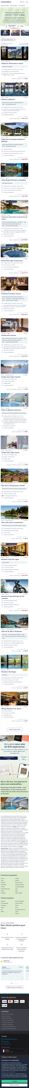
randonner (3, 905)
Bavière (17, 880)
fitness (17, 905)
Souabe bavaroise (19, 884)
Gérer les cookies (14, 1085)
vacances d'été (18, 903)
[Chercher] (27, 2)
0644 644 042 (7, 1044)
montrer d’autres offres (14, 729)
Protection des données (7, 1020)
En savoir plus (23, 758)
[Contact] (21, 2)
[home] (10, 2)
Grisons (3, 886)
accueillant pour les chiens (20, 910)
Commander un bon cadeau (9, 758)
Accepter (14, 1081)
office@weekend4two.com (10, 1039)
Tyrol (16, 888)
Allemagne (3, 884)
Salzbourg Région (19, 886)
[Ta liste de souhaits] (24, 2)
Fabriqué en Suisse (15, 774)
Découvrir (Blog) (5, 1016)
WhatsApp (6, 1041)
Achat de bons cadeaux (7, 1014)
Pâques (17, 913)
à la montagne (4, 903)
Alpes (16, 891)
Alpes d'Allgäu (18, 893)
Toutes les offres (5, 5)
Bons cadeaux (13, 5)
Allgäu (2, 891)
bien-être (23, 841)
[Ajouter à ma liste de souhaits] (26, 48)
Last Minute (22, 5)
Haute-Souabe (18, 882)
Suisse (2, 878)
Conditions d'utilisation (7, 1024)
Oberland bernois (5, 888)
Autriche (3, 882)
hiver (16, 907)
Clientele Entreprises (6, 1018)
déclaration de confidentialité (8, 1072)
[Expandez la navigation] (27, 5)
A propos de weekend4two (8, 1026)
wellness (3, 901)
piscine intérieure (19, 901)
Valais (2, 880)
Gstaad (17, 878)
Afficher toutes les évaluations (14, 987)
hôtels (14, 826)
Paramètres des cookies (7, 1022)
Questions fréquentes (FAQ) (8, 1028)
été (1, 909)
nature (2, 907)
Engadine (3, 893)
